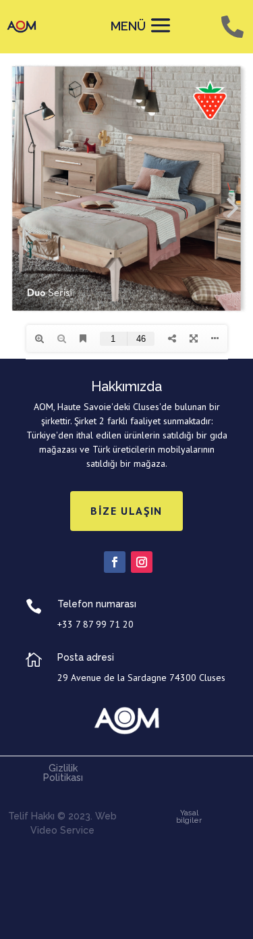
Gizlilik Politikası (63, 773)
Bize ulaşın (126, 510)
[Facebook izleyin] (114, 562)
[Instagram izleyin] (141, 562)
